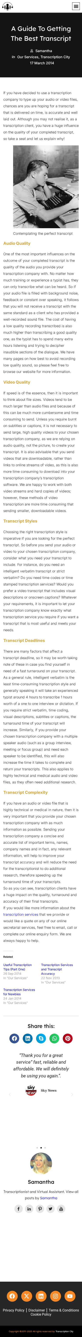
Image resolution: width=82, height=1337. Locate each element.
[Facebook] (12, 1296)
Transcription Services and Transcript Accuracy (57, 969)
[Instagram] (55, 1296)
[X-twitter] (26, 1296)
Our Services (27, 57)
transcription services (20, 914)
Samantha (48, 1198)
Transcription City (55, 57)
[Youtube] (70, 1296)
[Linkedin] (41, 1296)
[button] (76, 6)
